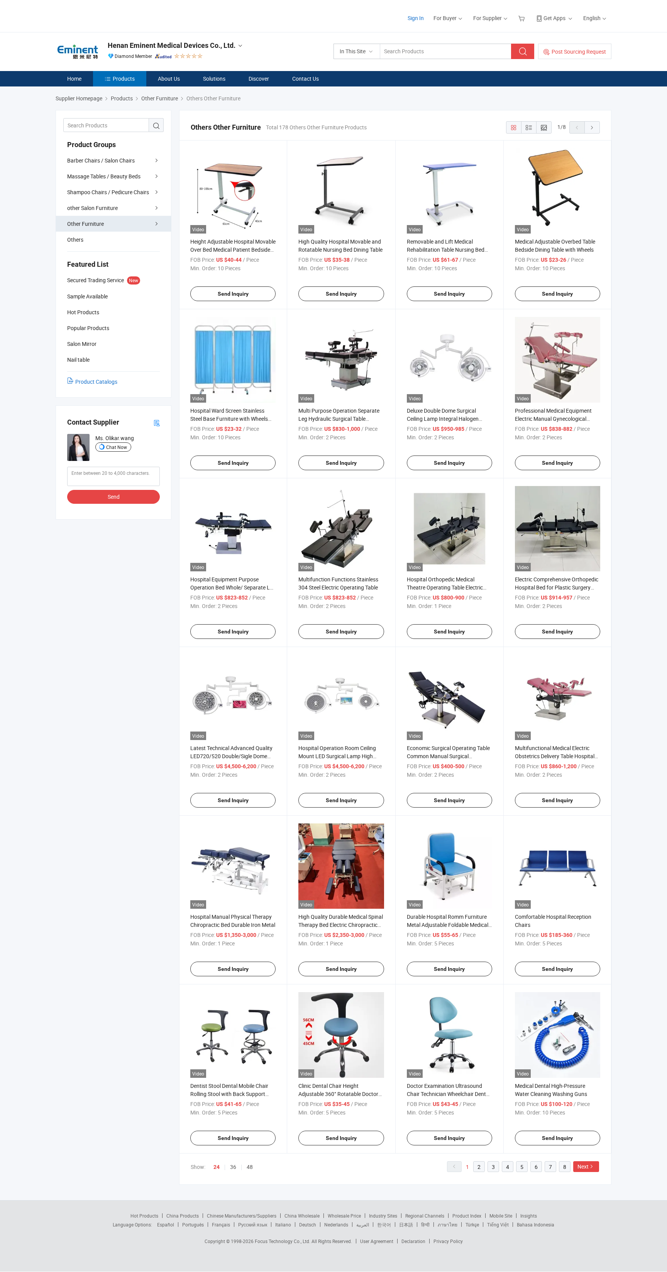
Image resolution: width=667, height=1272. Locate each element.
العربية (362, 1224)
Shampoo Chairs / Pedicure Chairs (108, 192)
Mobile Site (500, 1216)
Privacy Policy (448, 1241)
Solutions (214, 78)
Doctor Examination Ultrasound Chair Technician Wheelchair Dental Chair (448, 1094)
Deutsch (307, 1224)
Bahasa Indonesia (535, 1224)
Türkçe (472, 1224)
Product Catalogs (96, 381)
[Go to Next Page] (592, 127)
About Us (169, 78)
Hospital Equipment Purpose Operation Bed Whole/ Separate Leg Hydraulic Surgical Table (233, 587)
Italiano (283, 1224)
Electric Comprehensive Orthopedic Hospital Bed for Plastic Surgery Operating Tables (556, 587)
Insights (528, 1216)
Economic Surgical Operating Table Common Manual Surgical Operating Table (448, 756)
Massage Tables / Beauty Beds (104, 176)
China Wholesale (302, 1216)
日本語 (406, 1224)
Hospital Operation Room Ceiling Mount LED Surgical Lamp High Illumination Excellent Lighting (337, 756)
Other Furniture (85, 223)
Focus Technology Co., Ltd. (283, 1241)
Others (75, 239)
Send (114, 496)
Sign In (416, 18)
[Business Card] (157, 422)
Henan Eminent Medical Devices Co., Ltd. (171, 45)
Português (193, 1224)
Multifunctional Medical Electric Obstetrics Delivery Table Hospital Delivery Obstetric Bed (554, 756)
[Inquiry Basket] (522, 18)
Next (583, 1166)
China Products (182, 1216)
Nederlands (336, 1224)
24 (216, 1167)
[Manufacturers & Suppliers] (105, 15)
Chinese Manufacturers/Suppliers (241, 1216)
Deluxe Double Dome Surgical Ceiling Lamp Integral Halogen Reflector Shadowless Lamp (443, 418)
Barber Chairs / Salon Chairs (101, 160)
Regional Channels (424, 1216)
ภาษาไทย (447, 1224)
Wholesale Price (344, 1216)
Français (221, 1224)
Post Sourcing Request (579, 51)
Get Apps (554, 18)
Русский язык (252, 1224)
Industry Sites (383, 1216)
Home (74, 78)
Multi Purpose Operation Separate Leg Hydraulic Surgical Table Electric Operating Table (338, 418)
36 (233, 1166)
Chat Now (116, 447)
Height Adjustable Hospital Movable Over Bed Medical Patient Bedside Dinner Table (233, 249)
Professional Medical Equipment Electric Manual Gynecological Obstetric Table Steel (553, 418)
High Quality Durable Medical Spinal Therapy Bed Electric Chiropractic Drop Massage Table (340, 925)
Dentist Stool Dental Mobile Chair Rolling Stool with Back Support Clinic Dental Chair (229, 1094)
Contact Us (305, 78)
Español (165, 1224)
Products (124, 78)
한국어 (384, 1224)
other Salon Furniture (92, 208)
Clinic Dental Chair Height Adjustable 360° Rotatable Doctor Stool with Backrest (338, 1094)
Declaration (413, 1241)
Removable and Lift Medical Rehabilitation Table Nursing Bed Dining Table (445, 249)
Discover (259, 78)
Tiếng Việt (498, 1224)
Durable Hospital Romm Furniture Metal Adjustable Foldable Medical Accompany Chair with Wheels (447, 925)
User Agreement (376, 1241)
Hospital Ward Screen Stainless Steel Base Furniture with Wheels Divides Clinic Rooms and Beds (229, 418)
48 (250, 1166)
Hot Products (144, 1216)
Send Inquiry (233, 294)
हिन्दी (425, 1224)
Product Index (466, 1216)
